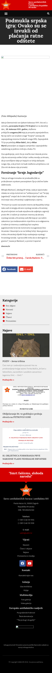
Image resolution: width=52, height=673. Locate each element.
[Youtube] (29, 563)
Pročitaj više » (8, 380)
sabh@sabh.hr (26, 533)
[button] (6, 13)
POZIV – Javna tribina (14, 361)
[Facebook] (22, 563)
